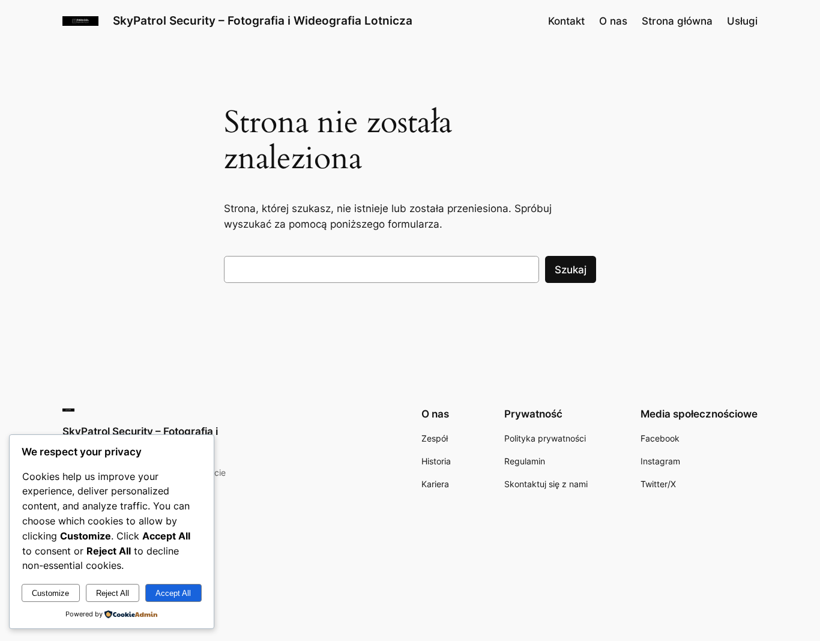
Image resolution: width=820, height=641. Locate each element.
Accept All (173, 593)
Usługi (742, 21)
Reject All (112, 593)
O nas (613, 21)
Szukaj (570, 270)
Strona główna (677, 21)
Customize (50, 593)
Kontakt (566, 21)
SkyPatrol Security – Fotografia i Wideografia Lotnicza (262, 20)
